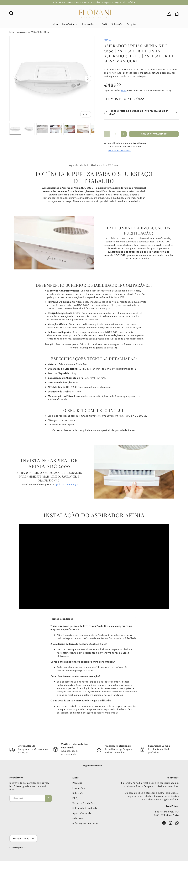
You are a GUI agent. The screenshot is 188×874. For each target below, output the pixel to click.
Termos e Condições (83, 803)
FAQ (104, 24)
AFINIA (107, 40)
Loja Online (68, 24)
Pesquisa (131, 24)
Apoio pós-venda (81, 813)
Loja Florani (21, 848)
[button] (177, 13)
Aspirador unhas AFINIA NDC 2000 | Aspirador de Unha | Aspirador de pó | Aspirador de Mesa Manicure (33, 32)
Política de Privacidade (84, 808)
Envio (123, 90)
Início (55, 24)
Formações (88, 24)
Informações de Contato (85, 823)
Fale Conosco (79, 818)
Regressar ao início (92, 765)
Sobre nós (116, 24)
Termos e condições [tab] (62, 618)
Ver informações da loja (119, 150)
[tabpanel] (94, 670)
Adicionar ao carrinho (154, 134)
